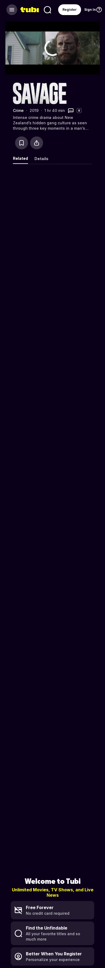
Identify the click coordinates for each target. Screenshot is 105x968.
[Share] (36, 142)
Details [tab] (41, 158)
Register (69, 10)
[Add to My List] (21, 142)
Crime (18, 110)
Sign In (90, 10)
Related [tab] (20, 158)
